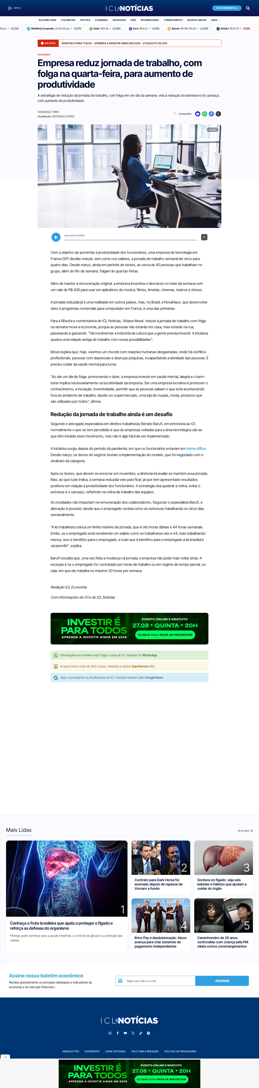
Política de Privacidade (180, 1051)
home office (196, 448)
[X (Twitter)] (218, 114)
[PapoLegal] (197, 114)
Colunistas (68, 20)
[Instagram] (110, 1033)
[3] (223, 857)
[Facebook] (211, 114)
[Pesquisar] (248, 8)
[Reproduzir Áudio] (56, 237)
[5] (223, 915)
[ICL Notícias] (129, 8)
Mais (214, 20)
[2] (161, 857)
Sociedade (119, 20)
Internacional (150, 20)
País (133, 20)
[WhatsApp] (204, 114)
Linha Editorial (115, 1051)
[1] (66, 878)
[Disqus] (129, 744)
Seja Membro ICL (227, 8)
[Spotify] (148, 1033)
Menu (17, 8)
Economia (101, 20)
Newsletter (71, 1051)
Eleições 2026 (47, 20)
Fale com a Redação (145, 1051)
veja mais (244, 830)
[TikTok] (140, 1033)
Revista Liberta (197, 20)
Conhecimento (173, 20)
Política (85, 20)
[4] (161, 915)
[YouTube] (125, 1033)
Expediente (92, 1051)
